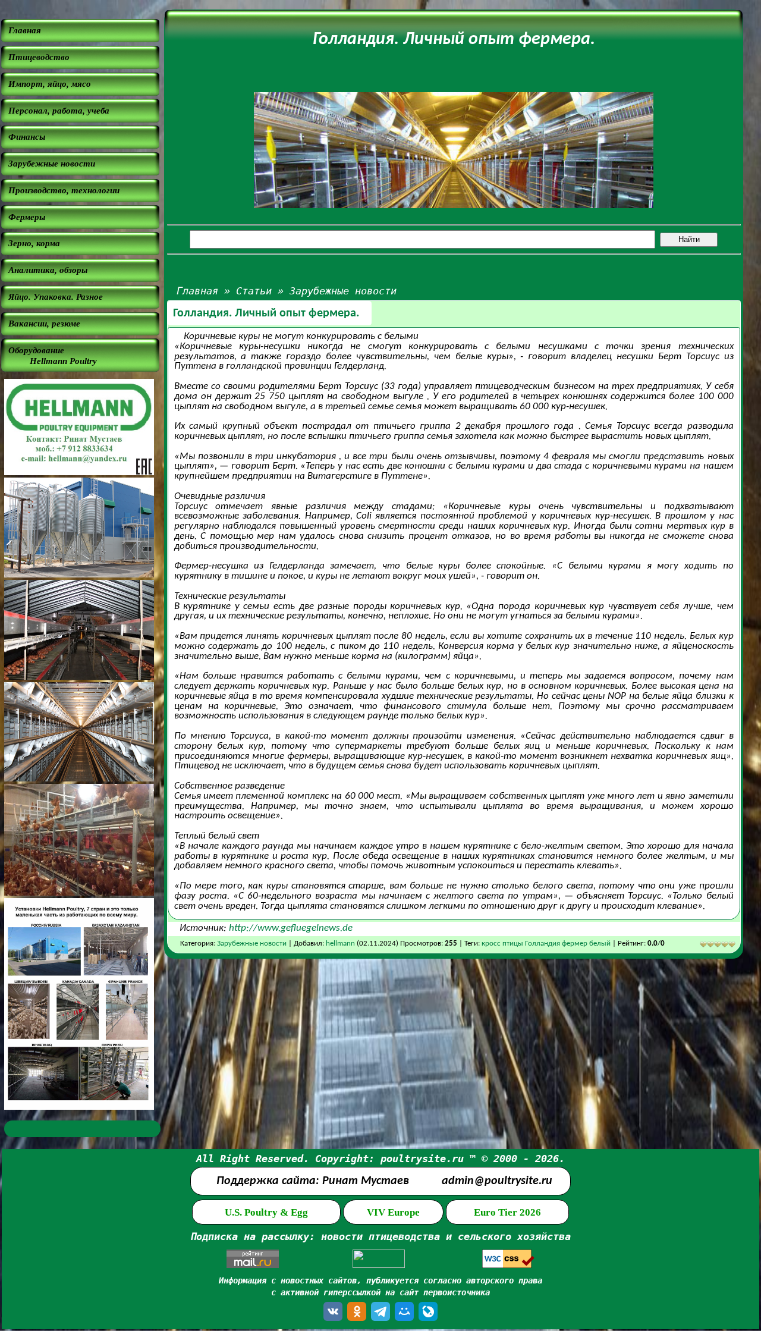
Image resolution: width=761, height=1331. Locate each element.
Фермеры (26, 217)
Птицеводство (39, 57)
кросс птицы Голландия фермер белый (547, 943)
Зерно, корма (34, 243)
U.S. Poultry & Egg (266, 1212)
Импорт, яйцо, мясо (49, 84)
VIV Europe (393, 1212)
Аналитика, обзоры (47, 270)
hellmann (340, 943)
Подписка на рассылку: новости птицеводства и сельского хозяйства (380, 1236)
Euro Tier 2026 (507, 1212)
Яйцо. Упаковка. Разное (55, 296)
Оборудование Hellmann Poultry (52, 355)
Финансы (26, 136)
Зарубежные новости (51, 163)
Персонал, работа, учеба (58, 110)
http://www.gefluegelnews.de (291, 928)
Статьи (254, 291)
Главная (24, 30)
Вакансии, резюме (44, 323)
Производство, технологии (64, 190)
